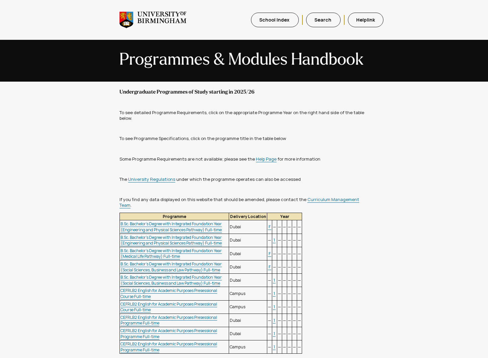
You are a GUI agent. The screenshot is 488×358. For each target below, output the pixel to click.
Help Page (266, 159)
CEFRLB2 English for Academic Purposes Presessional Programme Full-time (169, 320)
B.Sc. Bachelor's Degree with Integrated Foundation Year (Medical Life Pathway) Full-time (171, 253)
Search (323, 20)
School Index (274, 20)
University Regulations (151, 179)
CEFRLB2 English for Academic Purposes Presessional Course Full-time (169, 307)
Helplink (365, 20)
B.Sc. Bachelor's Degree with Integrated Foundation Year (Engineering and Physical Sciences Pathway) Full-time (171, 227)
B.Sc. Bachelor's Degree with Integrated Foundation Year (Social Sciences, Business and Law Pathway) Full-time (171, 267)
